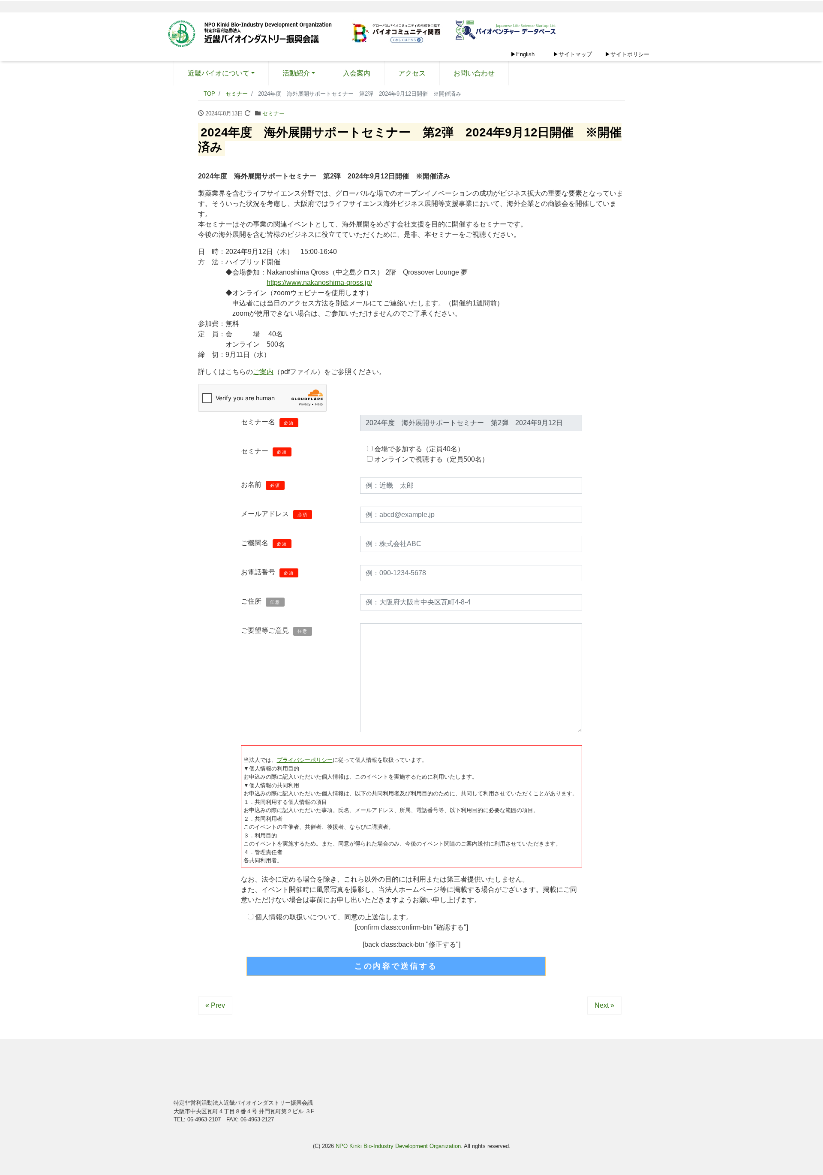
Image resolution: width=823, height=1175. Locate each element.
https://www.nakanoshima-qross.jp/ (319, 282)
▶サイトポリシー (627, 54)
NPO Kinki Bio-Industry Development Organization (398, 1146)
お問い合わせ (474, 73)
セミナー (273, 113)
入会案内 (356, 73)
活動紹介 (296, 73)
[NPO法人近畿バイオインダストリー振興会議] (253, 34)
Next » (604, 1005)
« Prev (215, 1005)
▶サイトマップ (572, 54)
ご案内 (263, 371)
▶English (523, 54)
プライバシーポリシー (305, 760)
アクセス (412, 73)
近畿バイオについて (218, 73)
